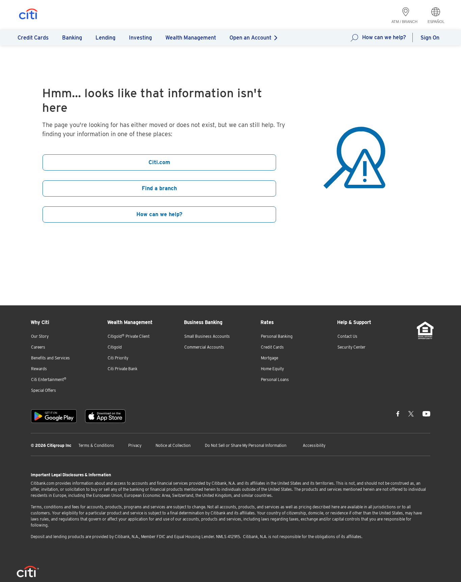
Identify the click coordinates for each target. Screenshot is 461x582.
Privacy (134, 445)
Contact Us (347, 336)
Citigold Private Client (129, 336)
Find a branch (159, 188)
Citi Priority (118, 357)
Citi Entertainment (48, 379)
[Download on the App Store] (105, 416)
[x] (411, 413)
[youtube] (426, 413)
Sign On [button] (430, 37)
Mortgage (269, 357)
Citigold (115, 347)
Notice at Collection (173, 445)
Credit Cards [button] (33, 37)
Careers (38, 347)
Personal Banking (277, 336)
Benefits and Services (50, 357)
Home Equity (272, 368)
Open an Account (250, 37)
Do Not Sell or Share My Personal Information (246, 445)
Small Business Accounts (207, 336)
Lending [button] (105, 37)
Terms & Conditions (96, 445)
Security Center (351, 347)
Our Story (40, 336)
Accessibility (314, 445)
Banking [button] (72, 37)
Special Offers (43, 390)
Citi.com (159, 162)
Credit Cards (272, 347)
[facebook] (398, 413)
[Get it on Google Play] (54, 416)
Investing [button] (140, 37)
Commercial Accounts (204, 347)
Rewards (39, 368)
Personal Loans (275, 379)
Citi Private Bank (122, 368)
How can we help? (384, 37)
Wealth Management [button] (190, 37)
